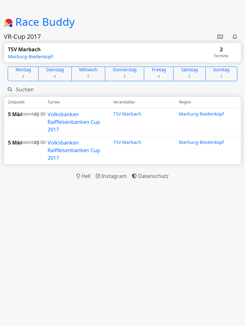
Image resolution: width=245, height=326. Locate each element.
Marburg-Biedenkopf (30, 56)
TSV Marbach (127, 114)
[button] (220, 37)
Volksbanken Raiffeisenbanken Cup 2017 (74, 122)
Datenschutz (153, 176)
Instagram (113, 176)
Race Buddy (43, 21)
